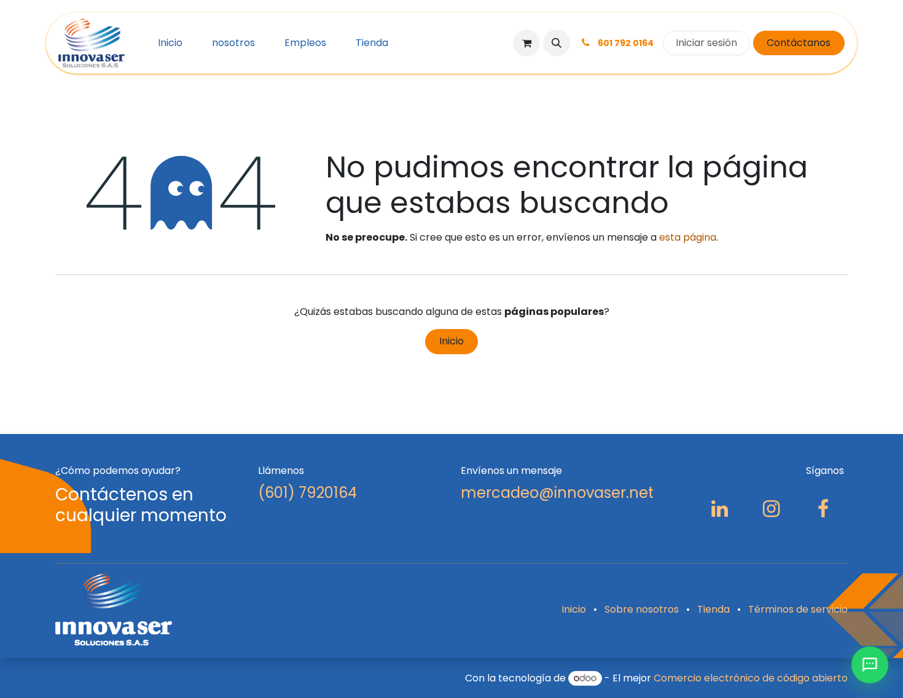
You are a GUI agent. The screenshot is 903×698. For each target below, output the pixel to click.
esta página (687, 237)
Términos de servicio (798, 609)
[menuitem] (170, 43)
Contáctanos (799, 43)
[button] (556, 42)
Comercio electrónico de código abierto (751, 678)
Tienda (713, 609)
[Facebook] (823, 509)
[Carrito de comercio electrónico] (526, 42)
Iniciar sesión (706, 43)
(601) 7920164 (307, 493)
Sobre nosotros (641, 609)
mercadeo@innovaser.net (557, 493)
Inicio (451, 341)
